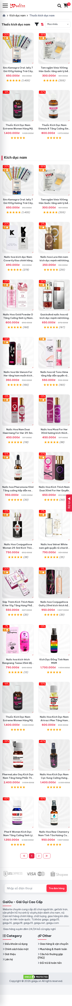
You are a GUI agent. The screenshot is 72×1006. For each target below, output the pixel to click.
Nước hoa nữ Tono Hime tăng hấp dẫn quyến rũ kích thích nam (54, 375)
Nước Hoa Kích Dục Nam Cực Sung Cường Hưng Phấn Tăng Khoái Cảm (54, 778)
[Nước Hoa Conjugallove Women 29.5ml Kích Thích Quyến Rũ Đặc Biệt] (18, 525)
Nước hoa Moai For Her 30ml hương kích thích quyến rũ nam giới (54, 433)
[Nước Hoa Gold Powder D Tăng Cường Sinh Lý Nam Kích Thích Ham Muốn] (18, 295)
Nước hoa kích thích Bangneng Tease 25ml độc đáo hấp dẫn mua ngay (18, 663)
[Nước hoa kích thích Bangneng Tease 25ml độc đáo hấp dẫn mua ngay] (18, 640)
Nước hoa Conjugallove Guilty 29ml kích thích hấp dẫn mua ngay (54, 605)
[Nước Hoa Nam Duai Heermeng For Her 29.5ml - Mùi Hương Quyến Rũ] (18, 410)
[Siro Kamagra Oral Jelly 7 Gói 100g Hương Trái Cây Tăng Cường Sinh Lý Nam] (18, 48)
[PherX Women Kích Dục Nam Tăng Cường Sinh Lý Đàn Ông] (18, 812)
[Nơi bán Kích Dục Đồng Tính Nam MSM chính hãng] (54, 640)
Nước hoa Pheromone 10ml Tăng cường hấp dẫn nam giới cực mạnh (18, 490)
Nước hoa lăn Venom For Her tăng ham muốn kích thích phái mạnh (18, 375)
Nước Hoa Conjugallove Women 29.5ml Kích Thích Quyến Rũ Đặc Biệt (18, 548)
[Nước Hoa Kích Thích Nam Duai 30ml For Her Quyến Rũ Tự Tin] (54, 467)
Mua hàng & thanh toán (53, 949)
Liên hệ (9, 959)
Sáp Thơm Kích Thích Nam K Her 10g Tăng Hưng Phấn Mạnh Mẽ (18, 605)
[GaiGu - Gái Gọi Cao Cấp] (19, 5)
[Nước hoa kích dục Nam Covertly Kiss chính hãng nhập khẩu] (18, 237)
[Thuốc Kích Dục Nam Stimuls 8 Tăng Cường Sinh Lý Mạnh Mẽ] (54, 105)
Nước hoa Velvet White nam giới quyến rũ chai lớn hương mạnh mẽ (54, 548)
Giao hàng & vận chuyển (54, 943)
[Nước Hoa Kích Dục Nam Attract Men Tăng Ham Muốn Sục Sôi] (54, 697)
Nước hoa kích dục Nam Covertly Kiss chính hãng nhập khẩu (18, 260)
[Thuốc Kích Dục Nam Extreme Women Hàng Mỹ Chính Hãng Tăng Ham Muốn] (18, 105)
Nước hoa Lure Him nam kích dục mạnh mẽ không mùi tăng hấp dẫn (54, 260)
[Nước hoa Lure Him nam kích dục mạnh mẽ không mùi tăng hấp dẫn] (54, 237)
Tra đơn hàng (56, 888)
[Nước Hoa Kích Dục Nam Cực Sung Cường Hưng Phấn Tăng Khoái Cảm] (54, 755)
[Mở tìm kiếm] (59, 6)
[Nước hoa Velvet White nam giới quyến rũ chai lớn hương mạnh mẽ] (54, 525)
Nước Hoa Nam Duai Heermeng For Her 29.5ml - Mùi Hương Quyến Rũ (18, 433)
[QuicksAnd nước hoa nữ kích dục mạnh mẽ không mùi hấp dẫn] (54, 295)
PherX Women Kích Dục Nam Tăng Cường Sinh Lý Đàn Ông (18, 835)
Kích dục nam (15, 157)
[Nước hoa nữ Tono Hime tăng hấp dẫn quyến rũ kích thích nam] (54, 352)
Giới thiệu (10, 954)
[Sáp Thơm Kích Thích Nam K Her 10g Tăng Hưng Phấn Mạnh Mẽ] (18, 582)
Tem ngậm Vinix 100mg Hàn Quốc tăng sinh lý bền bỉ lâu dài (54, 71)
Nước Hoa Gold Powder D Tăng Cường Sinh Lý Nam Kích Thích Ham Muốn (18, 318)
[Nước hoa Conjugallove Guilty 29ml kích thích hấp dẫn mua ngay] (54, 582)
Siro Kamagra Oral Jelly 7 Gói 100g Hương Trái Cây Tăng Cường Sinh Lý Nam (18, 71)
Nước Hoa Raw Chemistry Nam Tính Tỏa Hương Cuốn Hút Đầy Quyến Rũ (54, 835)
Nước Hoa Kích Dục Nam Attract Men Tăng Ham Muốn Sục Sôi (54, 720)
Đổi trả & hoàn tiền (51, 962)
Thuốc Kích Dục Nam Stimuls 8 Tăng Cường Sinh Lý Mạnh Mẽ (54, 128)
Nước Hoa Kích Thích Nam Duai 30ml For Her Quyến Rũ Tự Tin (54, 490)
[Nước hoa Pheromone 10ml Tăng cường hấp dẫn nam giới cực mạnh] (18, 467)
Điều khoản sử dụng (16, 943)
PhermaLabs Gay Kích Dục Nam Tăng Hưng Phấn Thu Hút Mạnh (18, 778)
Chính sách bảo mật (16, 949)
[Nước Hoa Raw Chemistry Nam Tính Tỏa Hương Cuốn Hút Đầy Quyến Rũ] (54, 812)
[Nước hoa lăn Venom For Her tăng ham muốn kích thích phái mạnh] (18, 352)
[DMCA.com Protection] (36, 976)
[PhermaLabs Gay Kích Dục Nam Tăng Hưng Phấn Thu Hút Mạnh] (18, 755)
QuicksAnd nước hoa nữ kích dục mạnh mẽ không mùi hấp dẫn (54, 318)
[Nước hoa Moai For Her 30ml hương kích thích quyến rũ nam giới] (54, 410)
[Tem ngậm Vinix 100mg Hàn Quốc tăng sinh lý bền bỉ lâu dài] (54, 48)
